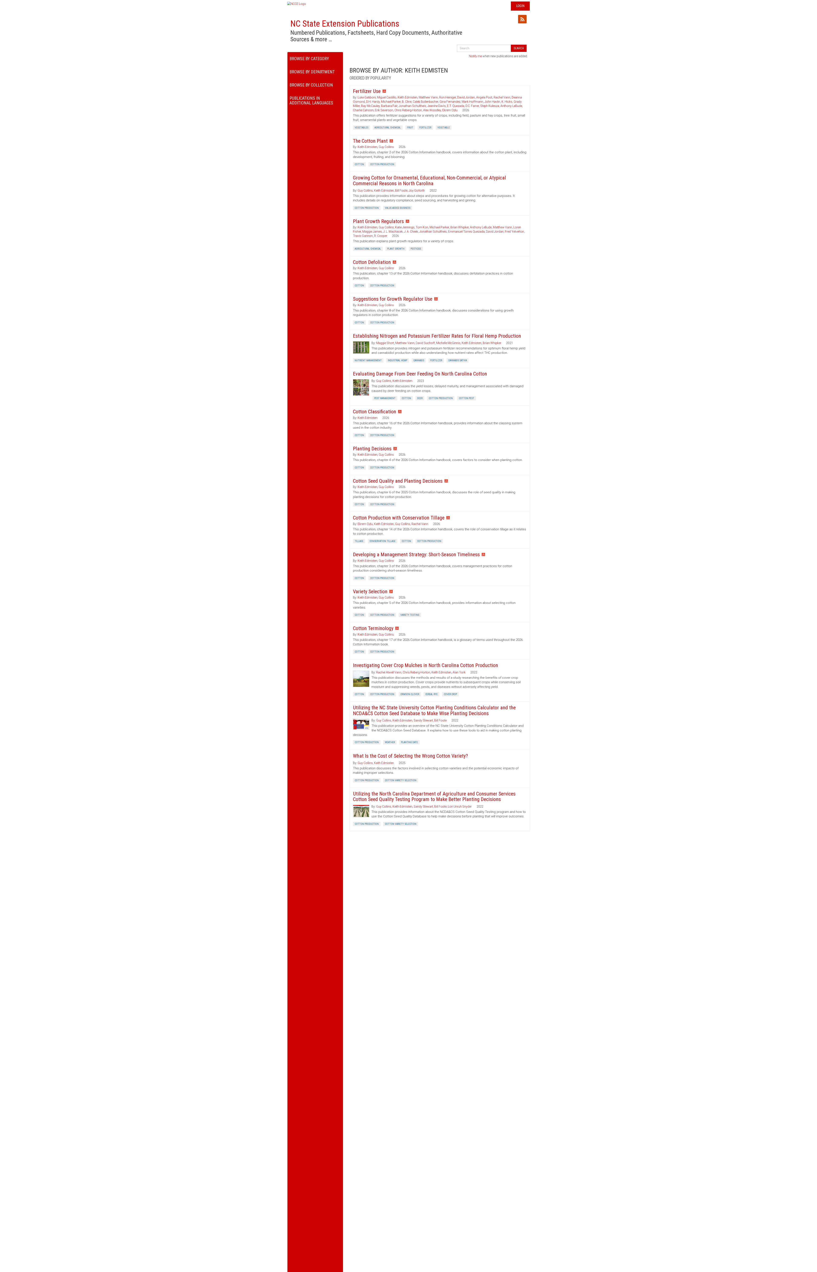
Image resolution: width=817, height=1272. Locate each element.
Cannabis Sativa (457, 360)
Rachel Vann (502, 97)
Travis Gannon (363, 236)
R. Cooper (380, 236)
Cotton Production (382, 164)
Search (519, 48)
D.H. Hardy (373, 101)
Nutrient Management (368, 360)
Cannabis (418, 360)
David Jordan (466, 97)
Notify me (475, 56)
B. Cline (406, 101)
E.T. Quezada (455, 106)
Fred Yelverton (514, 231)
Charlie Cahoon (363, 110)
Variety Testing (409, 614)
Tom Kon (422, 227)
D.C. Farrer (472, 106)
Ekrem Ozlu (449, 110)
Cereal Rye (431, 694)
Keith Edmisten (407, 97)
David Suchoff (425, 343)
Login (520, 6)
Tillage (359, 541)
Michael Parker (391, 101)
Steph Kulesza (489, 106)
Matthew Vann (428, 97)
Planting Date (409, 742)
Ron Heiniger (447, 97)
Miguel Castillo (386, 97)
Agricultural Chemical (387, 127)
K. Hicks (506, 101)
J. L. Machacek (393, 231)
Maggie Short (385, 343)
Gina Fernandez (450, 101)
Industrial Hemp (397, 360)
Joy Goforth (417, 190)
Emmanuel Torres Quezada (466, 231)
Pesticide (416, 248)
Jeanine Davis (436, 106)
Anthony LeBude (511, 106)
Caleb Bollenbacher (425, 101)
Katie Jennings (404, 227)
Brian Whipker (459, 227)
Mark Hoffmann (472, 101)
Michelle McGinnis (448, 343)
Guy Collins (386, 147)
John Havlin (492, 101)
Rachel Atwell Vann (388, 672)
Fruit (410, 127)
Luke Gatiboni (367, 97)
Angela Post (484, 97)
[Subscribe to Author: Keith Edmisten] (522, 19)
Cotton (359, 164)
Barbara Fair (389, 106)
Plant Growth (395, 248)
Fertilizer (425, 127)
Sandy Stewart (423, 720)
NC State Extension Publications (344, 24)
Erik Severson (384, 110)
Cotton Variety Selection (400, 780)
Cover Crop (450, 694)
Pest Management (385, 398)
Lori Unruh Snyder (460, 806)
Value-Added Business (397, 207)
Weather (390, 742)
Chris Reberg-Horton (408, 110)
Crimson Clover (409, 694)
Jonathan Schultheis (412, 106)
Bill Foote (401, 190)
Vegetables (361, 127)
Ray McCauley (370, 106)
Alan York (459, 672)
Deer (420, 398)
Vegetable (443, 127)
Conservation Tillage (383, 541)
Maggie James (372, 231)
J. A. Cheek (411, 231)
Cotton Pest (466, 398)
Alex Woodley (432, 110)
